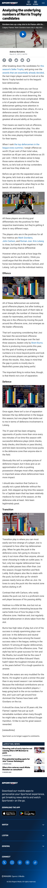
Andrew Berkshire (17, 51)
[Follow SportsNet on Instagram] (27, 862)
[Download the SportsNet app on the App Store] (9, 813)
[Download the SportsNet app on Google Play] (27, 813)
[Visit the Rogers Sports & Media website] (13, 876)
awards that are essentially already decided (23, 73)
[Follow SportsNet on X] (4, 862)
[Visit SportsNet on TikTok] (35, 862)
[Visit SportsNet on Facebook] (19, 862)
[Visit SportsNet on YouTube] (12, 862)
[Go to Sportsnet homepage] (10, 3)
